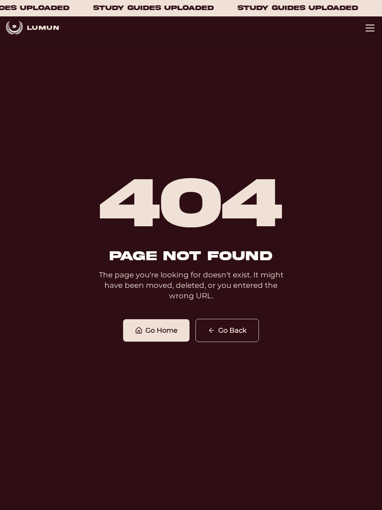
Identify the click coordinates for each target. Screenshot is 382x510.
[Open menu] (370, 28)
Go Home (161, 330)
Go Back (232, 330)
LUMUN (43, 28)
